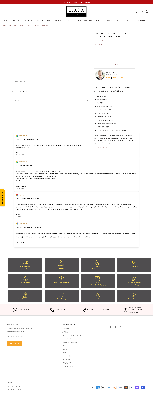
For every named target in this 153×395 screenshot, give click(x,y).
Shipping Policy (20, 91)
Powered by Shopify (15, 389)
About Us (131, 20)
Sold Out (114, 64)
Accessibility (66, 329)
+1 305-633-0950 (60, 310)
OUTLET (99, 20)
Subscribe (14, 343)
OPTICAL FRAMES (44, 20)
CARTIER (15, 20)
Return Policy (19, 82)
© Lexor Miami (14, 386)
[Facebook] (100, 147)
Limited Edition (73, 20)
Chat (108, 78)
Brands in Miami (67, 339)
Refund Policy (66, 359)
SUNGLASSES (28, 20)
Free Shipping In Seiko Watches (76, 2)
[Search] (142, 11)
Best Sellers (12, 26)
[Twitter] (103, 147)
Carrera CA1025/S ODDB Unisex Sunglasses (33, 26)
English (11, 382)
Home (6, 20)
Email (122, 78)
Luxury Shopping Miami (70, 342)
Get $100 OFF (2, 197)
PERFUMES (88, 20)
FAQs (64, 353)
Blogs (64, 346)
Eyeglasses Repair (115, 20)
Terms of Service (67, 366)
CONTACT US (143, 20)
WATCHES (59, 20)
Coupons (65, 349)
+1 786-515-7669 (23, 310)
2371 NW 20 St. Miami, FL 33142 (98, 310)
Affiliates (65, 332)
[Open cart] (147, 11)
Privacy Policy (66, 356)
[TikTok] (120, 326)
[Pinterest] (106, 147)
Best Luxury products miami (71, 335)
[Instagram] (115, 326)
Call (114, 78)
